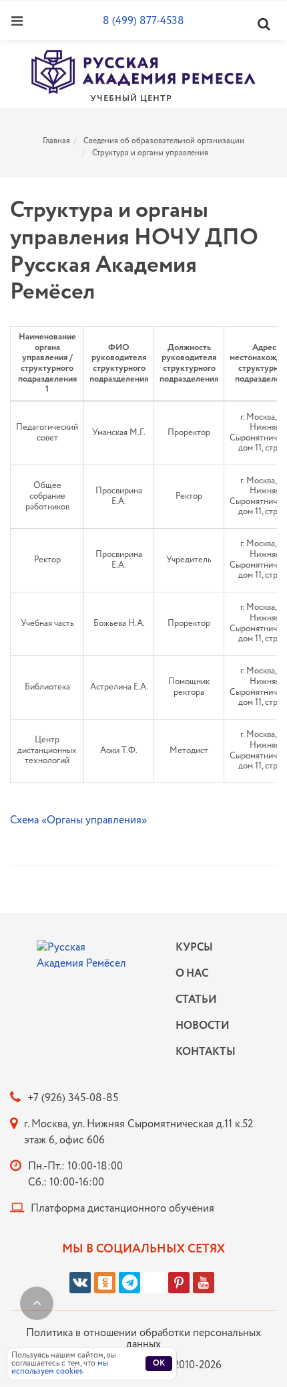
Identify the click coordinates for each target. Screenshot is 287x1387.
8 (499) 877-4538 (143, 21)
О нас (192, 973)
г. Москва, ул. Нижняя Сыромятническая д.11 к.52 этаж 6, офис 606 (138, 1132)
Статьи (196, 999)
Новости (202, 1026)
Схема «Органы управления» (78, 820)
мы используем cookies (59, 1367)
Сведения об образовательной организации (163, 141)
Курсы (194, 947)
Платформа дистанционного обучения (122, 1208)
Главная (56, 141)
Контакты (202, 1052)
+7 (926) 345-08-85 (72, 1098)
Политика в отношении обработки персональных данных (143, 1339)
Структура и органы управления (150, 153)
